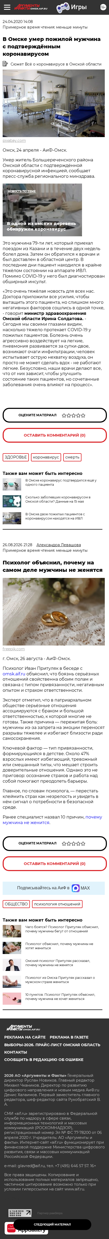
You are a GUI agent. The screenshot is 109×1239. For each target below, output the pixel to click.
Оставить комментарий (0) (54, 435)
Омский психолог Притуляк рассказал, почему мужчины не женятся (57, 963)
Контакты (15, 1052)
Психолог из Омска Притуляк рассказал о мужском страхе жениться (60, 980)
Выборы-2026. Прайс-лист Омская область (52, 1044)
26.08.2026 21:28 (17, 545)
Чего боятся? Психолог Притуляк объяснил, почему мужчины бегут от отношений (62, 929)
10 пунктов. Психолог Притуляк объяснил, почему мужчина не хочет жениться (60, 997)
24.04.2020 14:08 (18, 21)
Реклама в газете (69, 1037)
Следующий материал (52, 1224)
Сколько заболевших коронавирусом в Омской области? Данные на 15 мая (57, 499)
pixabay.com (14, 140)
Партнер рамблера (49, 1213)
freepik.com (14, 649)
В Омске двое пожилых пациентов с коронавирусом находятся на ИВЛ (55, 516)
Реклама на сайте (25, 1037)
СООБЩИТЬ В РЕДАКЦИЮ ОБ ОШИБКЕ (43, 1059)
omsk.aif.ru (14, 673)
